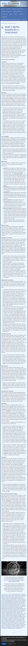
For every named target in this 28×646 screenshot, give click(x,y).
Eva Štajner (10, 3)
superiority (22, 625)
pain (19, 618)
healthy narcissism (13, 608)
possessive (14, 619)
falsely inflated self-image (11, 603)
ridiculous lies (16, 623)
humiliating (21, 608)
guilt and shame (10, 607)
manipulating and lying (9, 614)
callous (13, 596)
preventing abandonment (12, 620)
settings (12, 641)
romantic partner (21, 623)
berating (16, 595)
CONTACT (21, 14)
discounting (3, 601)
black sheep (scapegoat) (22, 595)
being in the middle (11, 595)
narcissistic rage (22, 617)
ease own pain (3, 602)
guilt (7, 607)
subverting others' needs (9, 625)
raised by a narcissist (19, 622)
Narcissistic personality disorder (13, 617)
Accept (4, 643)
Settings (10, 643)
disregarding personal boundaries (19, 601)
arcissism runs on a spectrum (20, 594)
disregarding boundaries (10, 601)
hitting (18, 608)
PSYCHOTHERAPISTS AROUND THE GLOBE (10, 19)
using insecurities (4, 628)
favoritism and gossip (4, 605)
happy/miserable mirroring (5, 608)
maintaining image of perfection (11, 612)
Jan (2, 27)
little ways (18, 611)
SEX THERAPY (4, 14)
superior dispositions (16, 625)
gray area (19, 606)
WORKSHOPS (4, 16)
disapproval (24, 600)
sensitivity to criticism (19, 624)
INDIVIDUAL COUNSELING (17, 9)
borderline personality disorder (6, 596)
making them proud (19, 613)
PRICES (15, 14)
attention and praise (4, 595)
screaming (3, 624)
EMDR (10, 14)
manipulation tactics (21, 614)
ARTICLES (24, 19)
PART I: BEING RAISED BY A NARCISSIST (12, 30)
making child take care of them (11, 613)
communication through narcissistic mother (16, 597)
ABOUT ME (8, 9)
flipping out (12, 605)
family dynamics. (18, 603)
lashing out (15, 611)
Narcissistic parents (4, 617)
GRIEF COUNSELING (17, 11)
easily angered (9, 602)
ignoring (24, 608)
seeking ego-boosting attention (10, 624)
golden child (12, 606)
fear (9, 605)
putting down (13, 622)
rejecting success (10, 623)
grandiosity (16, 606)
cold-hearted (6, 597)
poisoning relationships (8, 619)
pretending (5, 620)
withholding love (18, 628)
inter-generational (4, 611)
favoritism (22, 603)
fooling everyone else (17, 605)
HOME (2, 9)
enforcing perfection (15, 602)
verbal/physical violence (11, 628)
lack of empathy (10, 611)
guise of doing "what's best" (18, 607)
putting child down (8, 622)
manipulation (15, 614)
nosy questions (15, 618)
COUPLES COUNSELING (6, 11)
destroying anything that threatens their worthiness (13, 600)
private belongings (19, 620)
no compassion (10, 618)
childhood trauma (17, 596)
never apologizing (4, 618)
